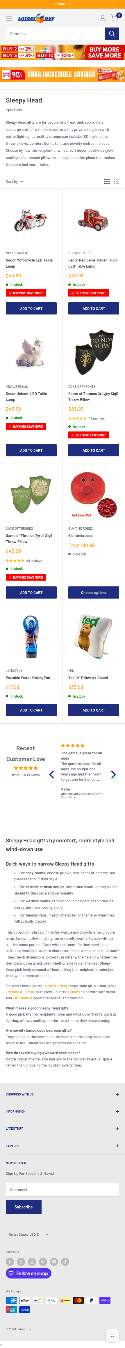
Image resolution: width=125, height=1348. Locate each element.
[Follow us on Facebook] (10, 1262)
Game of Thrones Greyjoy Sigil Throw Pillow (93, 396)
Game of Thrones (81, 386)
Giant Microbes (80, 528)
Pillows (74, 991)
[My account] (103, 18)
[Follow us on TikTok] (65, 1262)
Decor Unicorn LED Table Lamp (26, 396)
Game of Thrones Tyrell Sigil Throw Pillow (29, 538)
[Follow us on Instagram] (32, 1262)
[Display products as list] (116, 181)
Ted (71, 670)
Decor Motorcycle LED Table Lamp (29, 263)
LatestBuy (14, 670)
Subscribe (24, 1206)
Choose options (93, 592)
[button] (53, 775)
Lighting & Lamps (20, 991)
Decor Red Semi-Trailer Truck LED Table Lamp (92, 263)
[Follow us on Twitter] (21, 1262)
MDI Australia (17, 253)
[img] (26, 767)
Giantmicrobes (80, 535)
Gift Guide (21, 998)
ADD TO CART (31, 308)
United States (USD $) (24, 1234)
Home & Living (55, 985)
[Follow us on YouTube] (54, 1262)
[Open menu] (9, 18)
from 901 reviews (26, 775)
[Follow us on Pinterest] (43, 1262)
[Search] (112, 34)
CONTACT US (62, 4)
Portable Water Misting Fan (28, 677)
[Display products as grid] (107, 181)
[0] (114, 17)
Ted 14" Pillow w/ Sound (88, 677)
